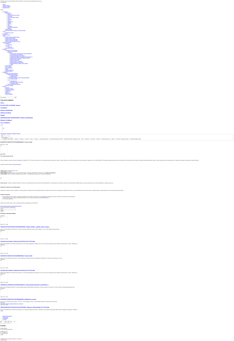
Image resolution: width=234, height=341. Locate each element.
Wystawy (36, 138)
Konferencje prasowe (105, 138)
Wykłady (16, 138)
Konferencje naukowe (44, 138)
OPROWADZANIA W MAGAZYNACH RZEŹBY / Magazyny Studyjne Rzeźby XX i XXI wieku (24, 307)
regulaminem (43, 196)
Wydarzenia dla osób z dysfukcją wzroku (72, 138)
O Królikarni (3, 107)
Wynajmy (5, 319)
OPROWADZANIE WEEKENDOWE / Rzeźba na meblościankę (16, 117)
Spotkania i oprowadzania (8, 138)
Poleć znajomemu (3, 206)
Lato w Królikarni (5, 122)
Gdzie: (2, 137)
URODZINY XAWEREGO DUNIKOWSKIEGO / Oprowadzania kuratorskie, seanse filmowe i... (24, 284)
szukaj (1, 97)
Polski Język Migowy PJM (135, 138)
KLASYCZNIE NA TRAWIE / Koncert (10, 105)
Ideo (6, 339)
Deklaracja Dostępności (7, 316)
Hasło (1, 209)
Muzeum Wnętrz (6, 7)
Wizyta (2, 102)
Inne (82, 138)
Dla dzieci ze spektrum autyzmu (122, 138)
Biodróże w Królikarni (6, 120)
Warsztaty (22, 138)
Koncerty (27, 138)
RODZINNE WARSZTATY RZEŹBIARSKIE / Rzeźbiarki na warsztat (18, 299)
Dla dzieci (87, 138)
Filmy (31, 138)
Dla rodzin (92, 138)
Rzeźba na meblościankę (6, 110)
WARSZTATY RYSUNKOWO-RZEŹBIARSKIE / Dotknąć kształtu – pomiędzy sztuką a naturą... (25, 226)
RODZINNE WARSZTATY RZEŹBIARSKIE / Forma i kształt (16, 255)
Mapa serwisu (5, 317)
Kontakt (2, 115)
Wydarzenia (9, 133)
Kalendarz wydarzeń (16, 133)
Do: (2, 136)
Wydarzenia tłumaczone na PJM (56, 138)
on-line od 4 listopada (17, 164)
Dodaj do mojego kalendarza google (15, 206)
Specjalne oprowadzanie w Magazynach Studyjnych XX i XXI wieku (17, 241)
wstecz (1, 310)
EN (3, 128)
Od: (2, 135)
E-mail (1, 208)
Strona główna (3, 133)
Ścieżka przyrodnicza (5, 112)
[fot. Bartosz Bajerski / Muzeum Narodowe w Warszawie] (11, 303)
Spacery (113, 138)
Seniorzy (98, 138)
